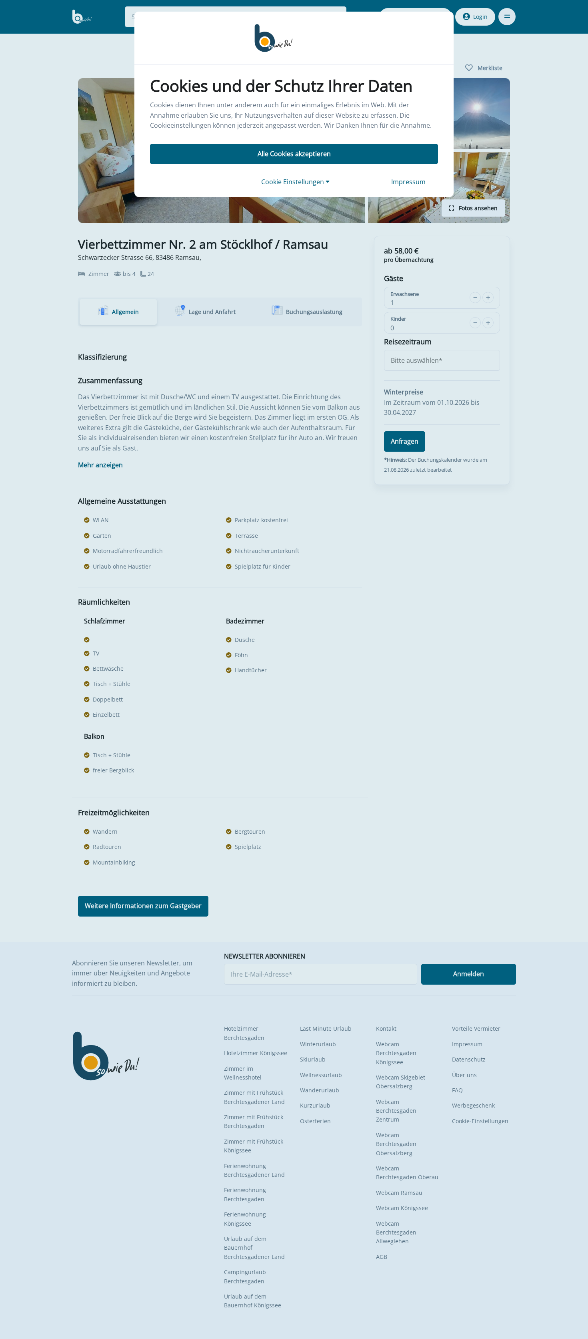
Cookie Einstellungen (293, 181)
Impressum (408, 181)
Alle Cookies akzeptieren (294, 153)
